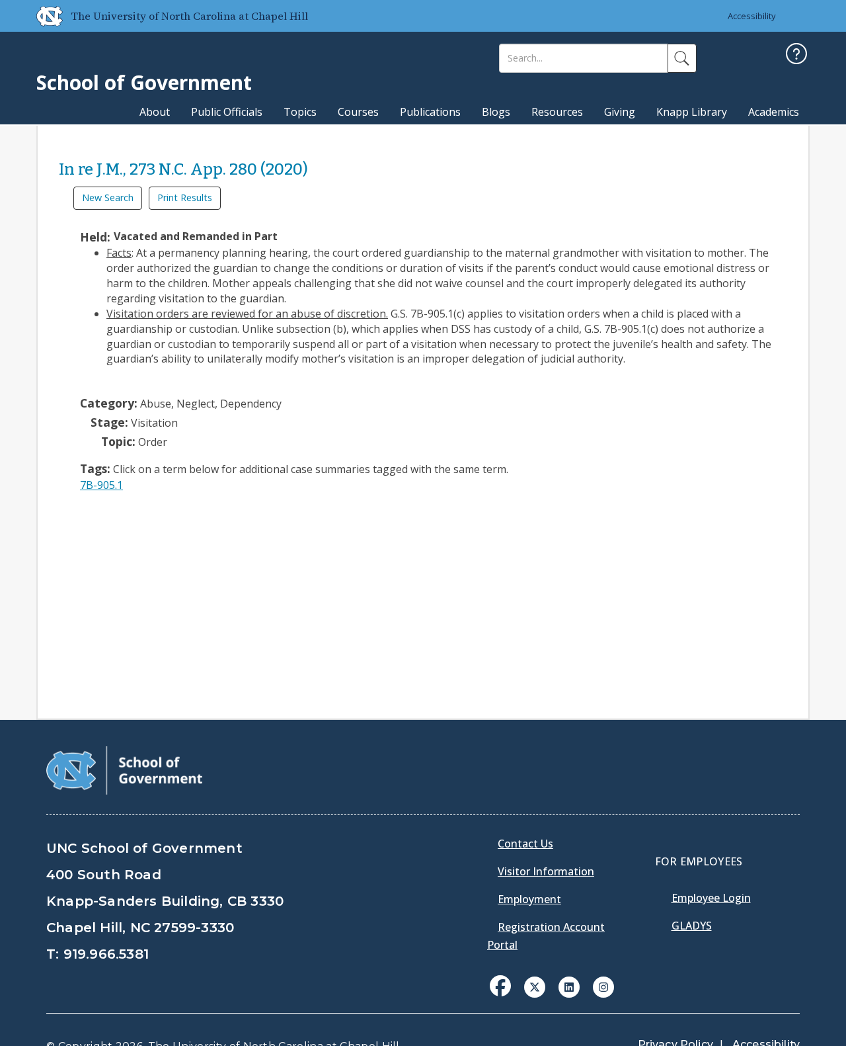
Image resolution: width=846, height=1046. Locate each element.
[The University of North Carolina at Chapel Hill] (44, 16)
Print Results (184, 197)
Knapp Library (691, 112)
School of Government (144, 82)
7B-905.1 (101, 485)
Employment (529, 899)
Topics (300, 112)
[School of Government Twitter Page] (534, 986)
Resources (557, 112)
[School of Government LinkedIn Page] (569, 986)
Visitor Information (546, 871)
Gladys (692, 925)
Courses (358, 112)
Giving (619, 112)
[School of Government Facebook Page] (500, 986)
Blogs (496, 112)
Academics (773, 112)
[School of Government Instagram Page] (603, 986)
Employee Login (711, 898)
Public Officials (226, 112)
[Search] (682, 58)
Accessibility (752, 16)
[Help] (796, 55)
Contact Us (525, 843)
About (154, 112)
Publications (430, 112)
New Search (108, 197)
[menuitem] (504, 996)
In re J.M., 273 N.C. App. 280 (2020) (183, 169)
